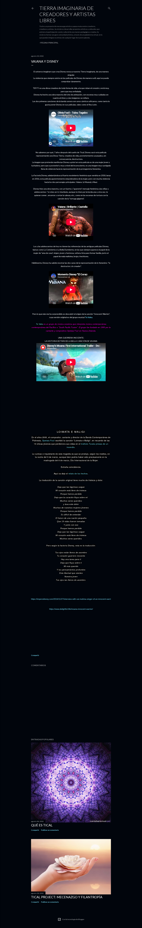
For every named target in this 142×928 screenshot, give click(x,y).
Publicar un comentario (50, 830)
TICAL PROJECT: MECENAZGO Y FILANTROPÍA (66, 897)
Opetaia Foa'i (48, 440)
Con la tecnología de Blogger (73, 919)
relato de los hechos (78, 473)
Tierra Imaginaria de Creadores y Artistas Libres (67, 14)
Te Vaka (88, 317)
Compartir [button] (35, 655)
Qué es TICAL (42, 825)
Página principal (49, 43)
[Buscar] (109, 7)
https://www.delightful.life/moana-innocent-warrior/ (71, 609)
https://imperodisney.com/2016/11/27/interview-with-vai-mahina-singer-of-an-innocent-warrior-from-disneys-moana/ (81, 599)
